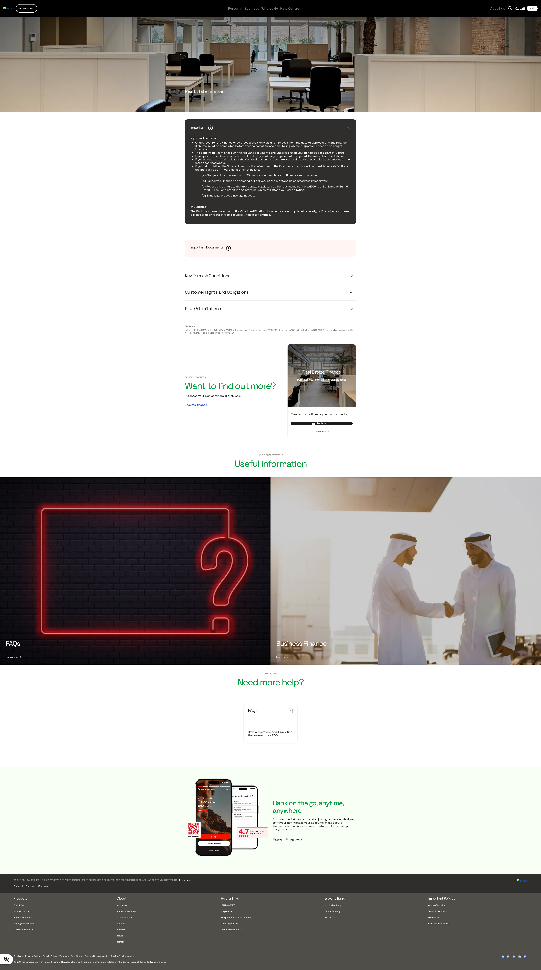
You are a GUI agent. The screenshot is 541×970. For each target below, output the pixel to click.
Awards (121, 923)
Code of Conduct (437, 905)
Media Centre (316, 11)
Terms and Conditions (70, 956)
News (120, 935)
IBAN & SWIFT (228, 905)
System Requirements (96, 956)
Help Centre (289, 8)
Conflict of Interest (438, 923)
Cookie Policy (50, 956)
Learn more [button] (322, 431)
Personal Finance (23, 917)
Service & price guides (122, 956)
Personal (235, 8)
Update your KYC (230, 923)
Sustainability (124, 917)
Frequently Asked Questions (236, 917)
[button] (26, 8)
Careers (334, 11)
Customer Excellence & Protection (243, 11)
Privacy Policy (32, 956)
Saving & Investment (24, 923)
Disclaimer (190, 326)
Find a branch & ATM (231, 929)
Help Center (227, 911)
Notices (121, 941)
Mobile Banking (333, 905)
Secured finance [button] (198, 404)
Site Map (18, 956)
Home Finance (21, 911)
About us (497, 8)
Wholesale (269, 8)
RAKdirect (330, 917)
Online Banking (332, 911)
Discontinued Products (339, 11)
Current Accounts (23, 929)
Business (251, 8)
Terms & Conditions (438, 911)
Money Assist (196, 11)
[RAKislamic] (522, 880)
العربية (520, 8)
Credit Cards (20, 905)
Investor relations (126, 911)
